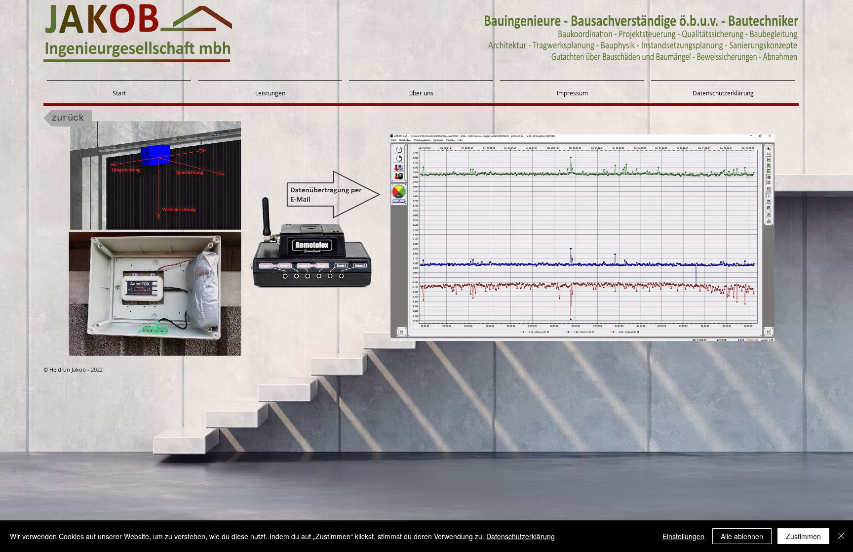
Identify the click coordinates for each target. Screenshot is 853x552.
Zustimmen (803, 536)
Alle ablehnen (742, 536)
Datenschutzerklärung (520, 536)
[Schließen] (841, 536)
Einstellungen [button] (683, 536)
